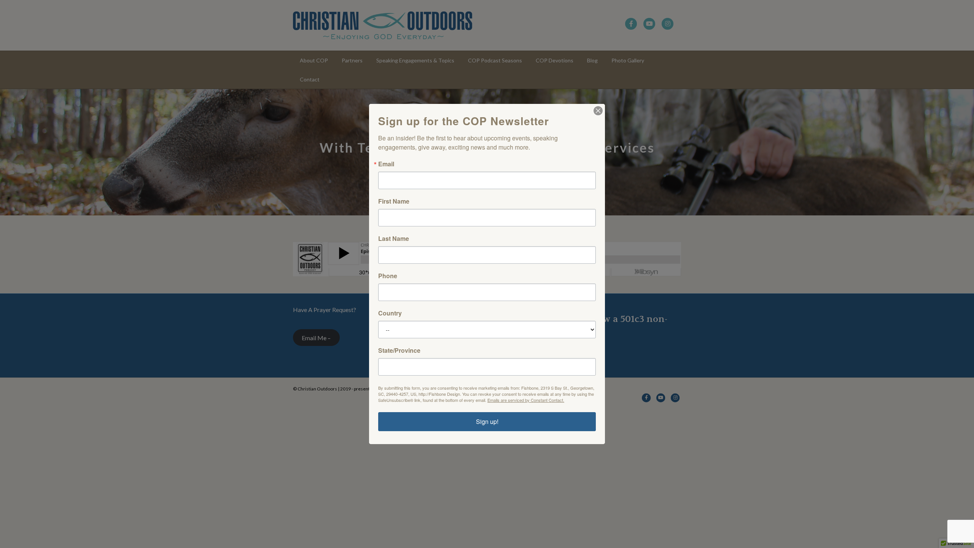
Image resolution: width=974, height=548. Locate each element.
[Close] (598, 110)
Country (390, 313)
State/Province (399, 350)
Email (386, 164)
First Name (393, 201)
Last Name (393, 239)
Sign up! (487, 421)
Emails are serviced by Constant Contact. (525, 400)
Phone (387, 276)
